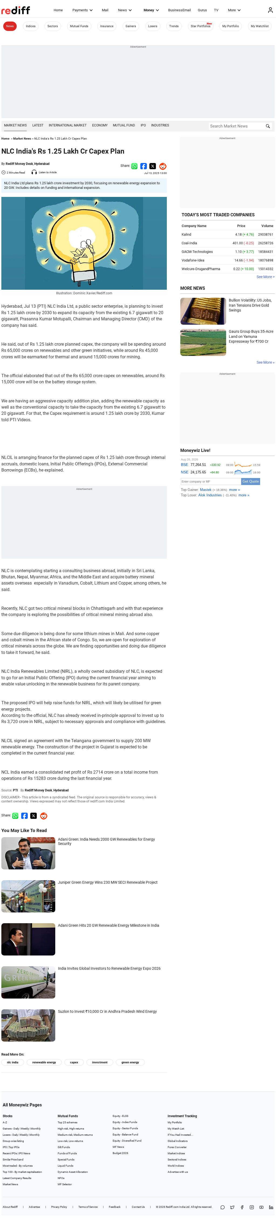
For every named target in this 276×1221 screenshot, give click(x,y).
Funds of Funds (67, 1153)
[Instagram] (252, 1207)
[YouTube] (261, 1207)
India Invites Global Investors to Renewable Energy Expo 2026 (109, 968)
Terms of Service (88, 1207)
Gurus (202, 10)
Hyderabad (42, 164)
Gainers (131, 26)
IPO (143, 125)
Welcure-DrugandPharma (201, 269)
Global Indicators (178, 1141)
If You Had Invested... (180, 1135)
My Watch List (176, 1128)
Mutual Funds (79, 26)
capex (74, 1062)
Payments (80, 10)
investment (100, 1062)
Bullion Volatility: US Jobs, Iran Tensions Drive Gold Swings (250, 305)
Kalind (186, 234)
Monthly (36, 1128)
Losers (152, 26)
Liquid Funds (65, 1165)
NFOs (61, 1178)
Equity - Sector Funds (125, 1128)
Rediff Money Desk (19, 164)
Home (58, 10)
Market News (15, 125)
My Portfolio (230, 26)
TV (216, 10)
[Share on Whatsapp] (134, 166)
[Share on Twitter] (152, 166)
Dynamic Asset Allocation (73, 1172)
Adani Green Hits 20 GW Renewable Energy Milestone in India (108, 925)
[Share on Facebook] (143, 166)
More (232, 10)
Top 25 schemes (67, 1122)
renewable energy (44, 1062)
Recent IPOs (10, 1153)
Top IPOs (14, 1147)
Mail (105, 10)
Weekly (25, 1128)
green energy (130, 1062)
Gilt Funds (64, 1147)
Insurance (106, 26)
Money (149, 10)
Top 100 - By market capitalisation (22, 1172)
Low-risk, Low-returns (70, 1141)
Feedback (114, 1207)
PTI (15, 790)
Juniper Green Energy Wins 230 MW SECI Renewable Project (108, 882)
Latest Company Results (17, 1178)
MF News (118, 1147)
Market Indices (176, 1153)
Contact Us (138, 1207)
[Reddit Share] (161, 166)
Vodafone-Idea (193, 260)
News (122, 10)
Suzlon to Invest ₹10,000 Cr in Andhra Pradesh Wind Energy (107, 1011)
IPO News (24, 1153)
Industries (160, 125)
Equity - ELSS (120, 1116)
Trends (174, 26)
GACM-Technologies (197, 252)
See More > (266, 277)
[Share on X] (232, 1207)
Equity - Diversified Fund (127, 1140)
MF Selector (65, 1184)
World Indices (176, 1165)
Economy (100, 125)
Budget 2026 (120, 1153)
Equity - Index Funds (125, 1122)
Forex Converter (177, 1147)
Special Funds (66, 1159)
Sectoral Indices (177, 1159)
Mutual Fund (124, 125)
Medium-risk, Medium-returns (75, 1135)
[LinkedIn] (271, 1207)
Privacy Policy (59, 1207)
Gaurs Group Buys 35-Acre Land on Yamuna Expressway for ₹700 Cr (251, 336)
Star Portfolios (201, 26)
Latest (37, 125)
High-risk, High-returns (71, 1128)
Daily (16, 1128)
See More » (266, 362)
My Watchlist (260, 26)
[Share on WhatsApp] (222, 1207)
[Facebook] (242, 1207)
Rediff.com (172, 1207)
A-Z (5, 1122)
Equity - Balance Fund (125, 1134)
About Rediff (10, 1207)
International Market (68, 125)
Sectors (52, 26)
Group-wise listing (13, 1141)
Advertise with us (178, 1172)
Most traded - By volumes (18, 1165)
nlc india (12, 1062)
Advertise (34, 1207)
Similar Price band (13, 1159)
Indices (31, 26)
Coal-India (189, 243)
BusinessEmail (179, 10)
